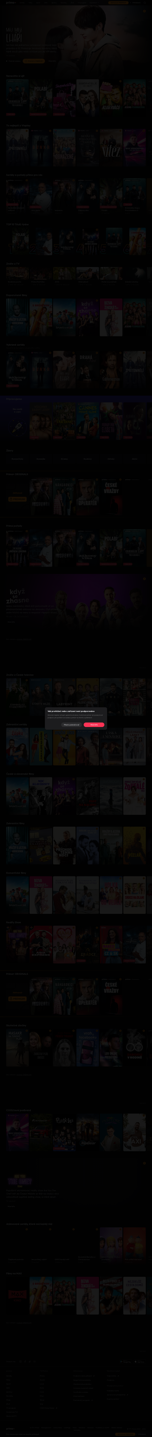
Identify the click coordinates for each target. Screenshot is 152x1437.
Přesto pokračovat (71, 725)
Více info (94, 725)
